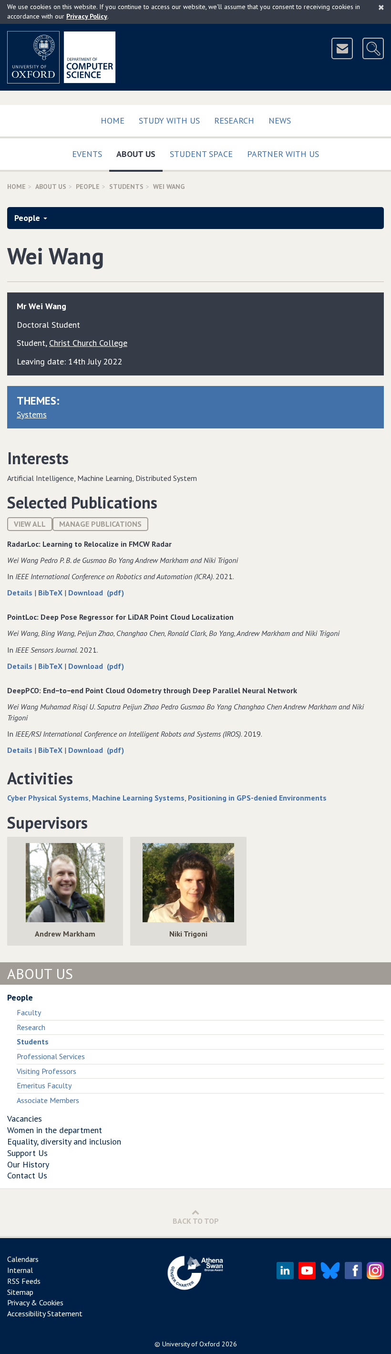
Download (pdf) (96, 592)
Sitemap (20, 1292)
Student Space (201, 153)
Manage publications (100, 524)
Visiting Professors (46, 1071)
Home (112, 120)
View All (30, 524)
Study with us (169, 120)
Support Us (27, 1152)
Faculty (29, 1012)
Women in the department (54, 1130)
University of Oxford (191, 1344)
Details (20, 592)
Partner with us (283, 153)
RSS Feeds (24, 1281)
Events (87, 153)
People (88, 186)
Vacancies (24, 1118)
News (279, 120)
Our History (28, 1164)
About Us (139, 153)
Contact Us (27, 1175)
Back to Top (196, 1221)
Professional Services (51, 1056)
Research (234, 120)
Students (126, 186)
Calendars (23, 1259)
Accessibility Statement (44, 1313)
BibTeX (51, 592)
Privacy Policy (86, 16)
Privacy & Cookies (35, 1302)
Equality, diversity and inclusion (64, 1141)
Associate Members (48, 1100)
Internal (20, 1270)
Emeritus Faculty (44, 1085)
